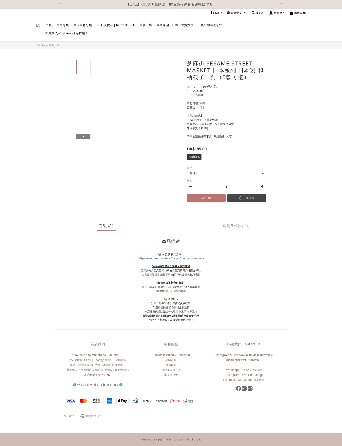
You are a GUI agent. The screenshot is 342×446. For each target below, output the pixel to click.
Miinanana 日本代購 (251, 380)
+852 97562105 (252, 370)
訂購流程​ (171, 360)
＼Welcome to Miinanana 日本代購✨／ (98, 355)
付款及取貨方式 (171, 370)
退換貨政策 (171, 375)
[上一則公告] (60, 4)
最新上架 (54, 45)
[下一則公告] (282, 4)
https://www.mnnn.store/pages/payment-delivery (171, 258)
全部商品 (41, 45)
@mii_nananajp (252, 375)
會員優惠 (171, 365)
